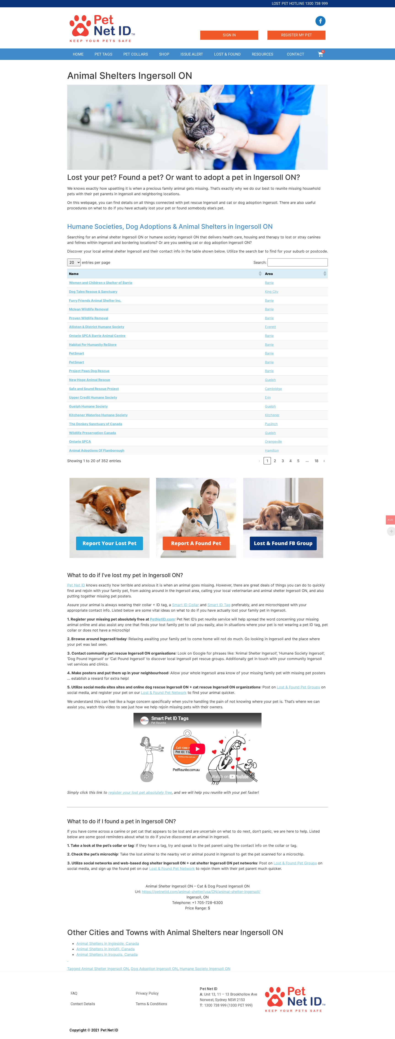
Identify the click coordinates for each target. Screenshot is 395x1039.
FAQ (74, 993)
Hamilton (272, 450)
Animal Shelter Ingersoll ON (105, 968)
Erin (268, 397)
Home (78, 54)
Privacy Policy (147, 993)
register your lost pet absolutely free (140, 792)
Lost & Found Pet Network (164, 692)
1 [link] (267, 460)
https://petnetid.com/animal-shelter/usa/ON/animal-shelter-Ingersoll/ (201, 891)
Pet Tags (103, 54)
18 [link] (316, 460)
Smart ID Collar (185, 604)
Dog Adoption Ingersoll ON (154, 968)
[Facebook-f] (320, 21)
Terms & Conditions (151, 1004)
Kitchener (272, 415)
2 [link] (275, 460)
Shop (164, 54)
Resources (262, 54)
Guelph (270, 380)
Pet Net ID (76, 585)
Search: (260, 262)
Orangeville (273, 441)
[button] (260, 273)
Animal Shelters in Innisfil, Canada (105, 949)
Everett (270, 327)
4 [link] (290, 460)
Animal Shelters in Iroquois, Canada (107, 954)
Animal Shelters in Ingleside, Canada (107, 943)
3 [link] (283, 460)
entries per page (96, 262)
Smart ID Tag (219, 604)
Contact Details (83, 1004)
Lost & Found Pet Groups (298, 687)
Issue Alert (191, 54)
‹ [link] (259, 460)
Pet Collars (135, 54)
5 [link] (298, 460)
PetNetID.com (162, 619)
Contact (295, 54)
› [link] (324, 460)
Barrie (269, 283)
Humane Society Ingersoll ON (205, 968)
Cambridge (273, 389)
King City (271, 291)
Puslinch (271, 424)
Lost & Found (227, 54)
